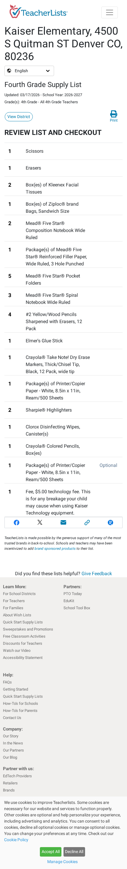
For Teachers (14, 601)
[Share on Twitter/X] (40, 522)
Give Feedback (97, 573)
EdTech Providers (17, 776)
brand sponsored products (55, 548)
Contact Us (12, 717)
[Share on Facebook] (16, 522)
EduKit (69, 601)
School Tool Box (77, 608)
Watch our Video (16, 650)
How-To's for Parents (20, 710)
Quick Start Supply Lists (23, 622)
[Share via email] (63, 522)
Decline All (74, 851)
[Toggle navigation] (109, 12)
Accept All (51, 851)
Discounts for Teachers (22, 643)
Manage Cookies (62, 861)
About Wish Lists (17, 615)
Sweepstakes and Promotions (28, 629)
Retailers (10, 783)
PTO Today (73, 593)
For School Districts (19, 593)
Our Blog (10, 757)
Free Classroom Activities (24, 636)
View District (18, 116)
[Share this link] (87, 522)
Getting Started (15, 689)
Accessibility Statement (23, 657)
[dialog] (63, 833)
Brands (9, 790)
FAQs (7, 682)
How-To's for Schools (20, 703)
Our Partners (13, 750)
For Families (13, 608)
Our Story (10, 736)
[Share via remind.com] (110, 522)
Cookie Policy (16, 839)
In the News (13, 743)
